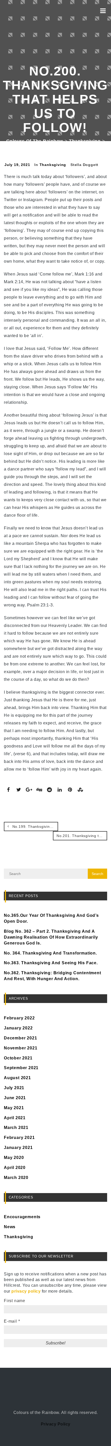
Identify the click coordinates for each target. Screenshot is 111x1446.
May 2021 (14, 1108)
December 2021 (20, 1038)
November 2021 (20, 1048)
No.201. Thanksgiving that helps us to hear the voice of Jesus (82, 836)
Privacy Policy (55, 1424)
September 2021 (21, 1068)
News (9, 1227)
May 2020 (14, 1157)
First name (14, 1301)
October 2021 (18, 1058)
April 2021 (15, 1118)
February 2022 (19, 1018)
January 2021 (18, 1147)
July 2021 (14, 1088)
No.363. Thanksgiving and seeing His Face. (51, 963)
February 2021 (19, 1137)
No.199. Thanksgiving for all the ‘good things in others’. (34, 826)
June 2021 (15, 1098)
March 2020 (16, 1177)
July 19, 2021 (17, 165)
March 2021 (16, 1127)
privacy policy (26, 1291)
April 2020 (15, 1167)
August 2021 (17, 1078)
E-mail (12, 1321)
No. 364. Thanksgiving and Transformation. (50, 953)
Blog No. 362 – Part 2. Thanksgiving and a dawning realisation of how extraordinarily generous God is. (51, 937)
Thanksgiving (52, 165)
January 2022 (18, 1028)
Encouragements (22, 1217)
